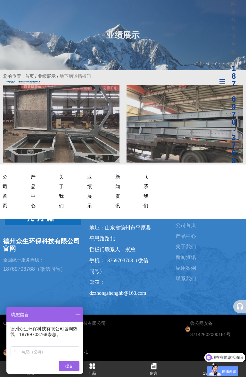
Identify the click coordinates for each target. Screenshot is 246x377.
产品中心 (33, 191)
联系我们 (146, 191)
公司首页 (5, 191)
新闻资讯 (117, 191)
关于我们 (61, 191)
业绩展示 (89, 191)
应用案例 (186, 268)
